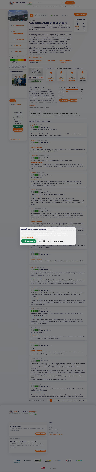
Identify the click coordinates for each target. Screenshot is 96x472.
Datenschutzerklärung (27, 237)
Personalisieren (57, 241)
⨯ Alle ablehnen (43, 241)
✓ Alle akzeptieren (28, 241)
